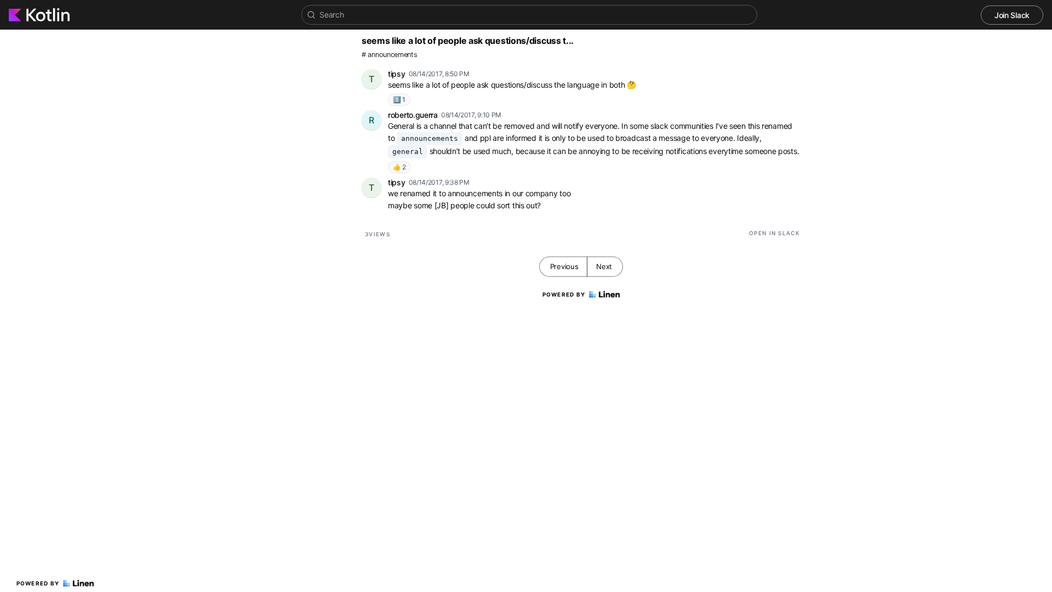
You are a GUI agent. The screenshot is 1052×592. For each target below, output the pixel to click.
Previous (564, 266)
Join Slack (1012, 15)
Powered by (38, 583)
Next (604, 266)
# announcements (390, 54)
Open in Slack (774, 233)
